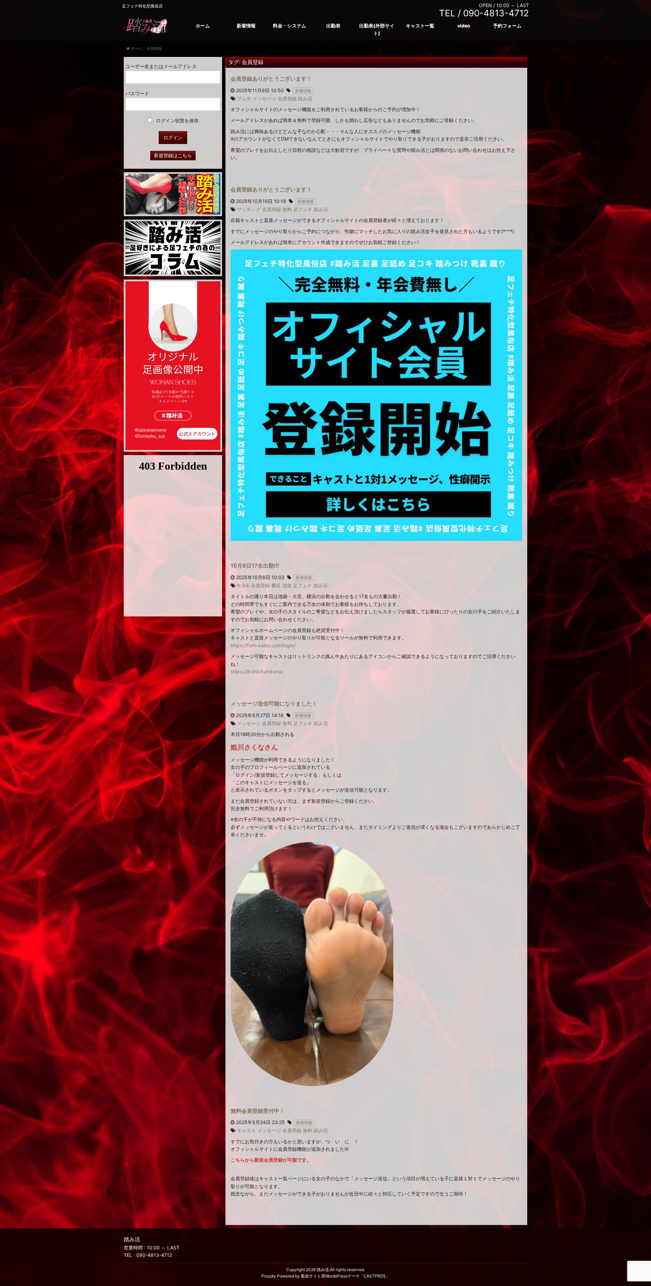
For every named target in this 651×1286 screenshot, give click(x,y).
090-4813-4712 (154, 1255)
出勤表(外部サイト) (376, 29)
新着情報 (246, 25)
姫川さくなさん (254, 747)
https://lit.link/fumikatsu (257, 671)
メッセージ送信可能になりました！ (274, 703)
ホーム (203, 25)
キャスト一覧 (420, 25)
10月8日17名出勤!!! (255, 565)
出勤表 (333, 25)
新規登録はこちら (173, 155)
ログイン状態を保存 (177, 120)
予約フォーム (507, 25)
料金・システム (289, 25)
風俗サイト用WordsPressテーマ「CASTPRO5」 (345, 1276)
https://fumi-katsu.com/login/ (263, 645)
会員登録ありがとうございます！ (271, 78)
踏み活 (323, 1269)
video (463, 25)
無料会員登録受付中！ (258, 1110)
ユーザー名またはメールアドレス (161, 66)
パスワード (137, 93)
